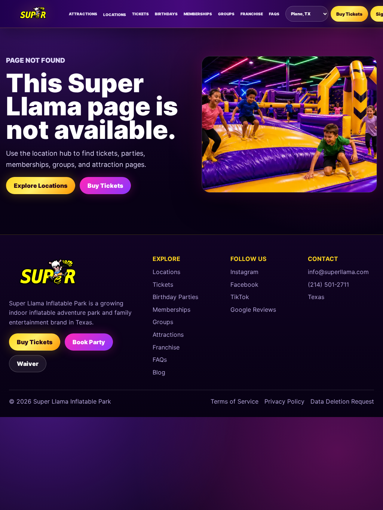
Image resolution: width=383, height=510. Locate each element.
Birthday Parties (175, 297)
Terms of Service (234, 401)
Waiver (28, 363)
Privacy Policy (284, 401)
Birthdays (166, 14)
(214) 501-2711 (328, 284)
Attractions (83, 14)
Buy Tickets (349, 14)
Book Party (89, 342)
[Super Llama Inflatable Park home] (34, 14)
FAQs (274, 14)
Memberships (198, 14)
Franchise (251, 14)
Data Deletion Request (342, 401)
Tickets (140, 14)
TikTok (239, 297)
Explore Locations (40, 185)
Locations (114, 14)
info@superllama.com (338, 272)
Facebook (244, 284)
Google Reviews (253, 309)
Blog (159, 372)
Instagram (244, 272)
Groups (226, 14)
